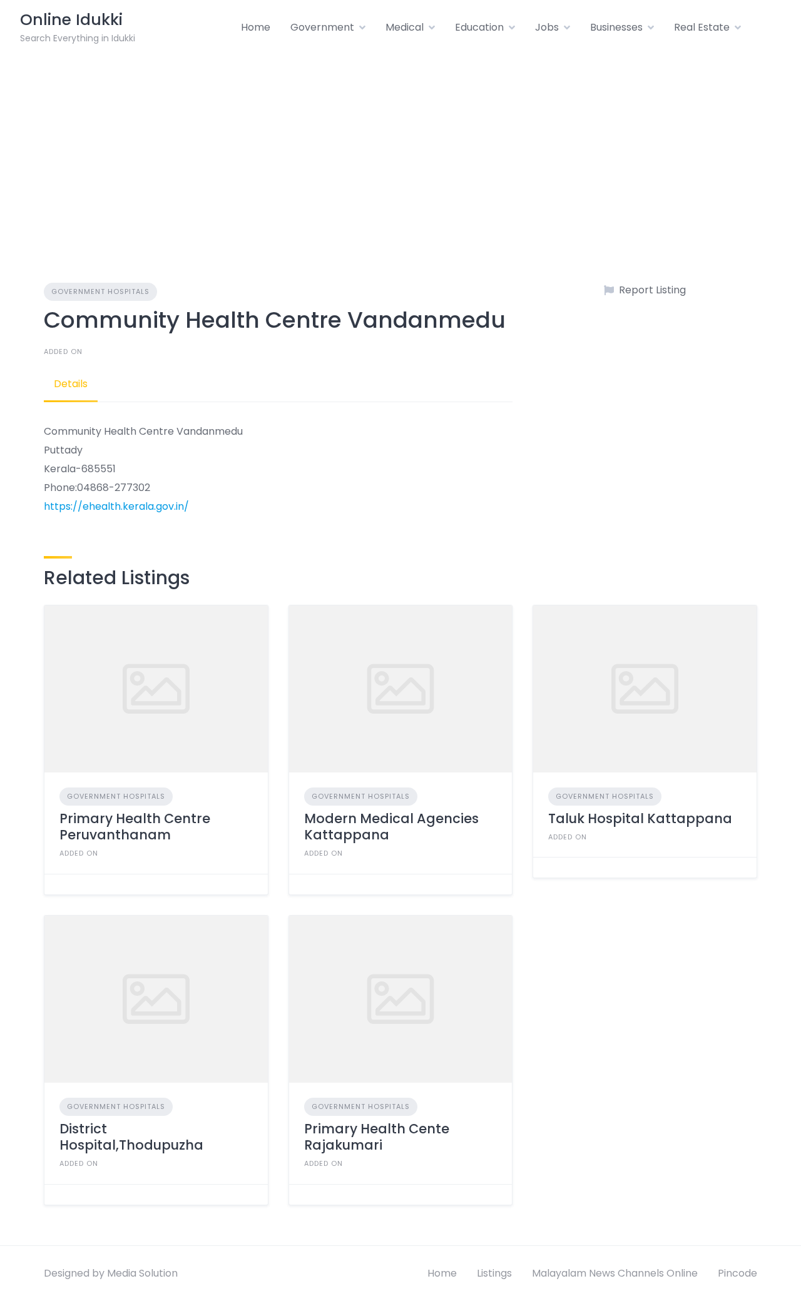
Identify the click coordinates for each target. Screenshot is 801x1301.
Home (255, 27)
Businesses (616, 27)
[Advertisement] (400, 148)
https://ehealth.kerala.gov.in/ (116, 506)
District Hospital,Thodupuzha (131, 1137)
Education (479, 27)
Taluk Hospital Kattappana (640, 818)
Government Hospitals (100, 291)
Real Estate (702, 27)
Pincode (737, 1273)
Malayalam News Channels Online (615, 1273)
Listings (494, 1273)
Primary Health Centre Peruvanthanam (134, 826)
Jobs (547, 27)
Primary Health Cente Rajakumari (376, 1137)
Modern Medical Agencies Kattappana (391, 826)
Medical (404, 27)
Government (322, 27)
